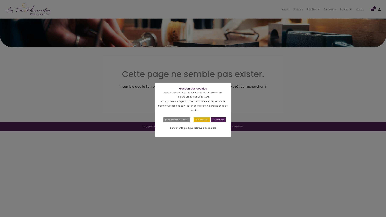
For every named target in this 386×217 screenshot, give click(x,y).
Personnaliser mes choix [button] (176, 119)
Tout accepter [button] (201, 119)
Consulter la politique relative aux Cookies (193, 127)
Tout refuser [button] (218, 119)
